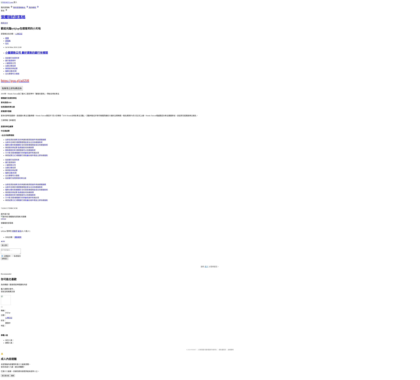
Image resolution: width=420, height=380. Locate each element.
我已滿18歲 (5, 376)
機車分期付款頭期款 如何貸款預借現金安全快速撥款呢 (26, 145)
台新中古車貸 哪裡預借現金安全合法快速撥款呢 (23, 142)
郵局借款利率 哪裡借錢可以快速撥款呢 (20, 150)
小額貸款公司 (10, 63)
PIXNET (193, 349)
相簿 (7, 38)
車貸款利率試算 (11, 68)
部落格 (7, 41)
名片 (7, 43)
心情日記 (18, 34)
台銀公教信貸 (10, 66)
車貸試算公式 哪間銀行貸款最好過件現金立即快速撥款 (26, 155)
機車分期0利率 (11, 71)
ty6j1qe (3, 219)
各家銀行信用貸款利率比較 (15, 178)
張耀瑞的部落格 (13, 17)
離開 (12, 376)
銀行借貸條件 (10, 61)
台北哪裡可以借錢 (12, 74)
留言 (19, 231)
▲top (3, 241)
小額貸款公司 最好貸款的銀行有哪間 (26, 52)
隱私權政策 (222, 349)
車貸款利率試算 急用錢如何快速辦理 (19, 148)
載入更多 (4, 245)
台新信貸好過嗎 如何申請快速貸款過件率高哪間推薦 (25, 140)
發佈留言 (4, 258)
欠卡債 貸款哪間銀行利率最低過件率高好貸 (22, 153)
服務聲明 (231, 349)
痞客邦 (14, 231)
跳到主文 (4, 23)
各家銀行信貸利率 (12, 58)
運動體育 (17, 237)
